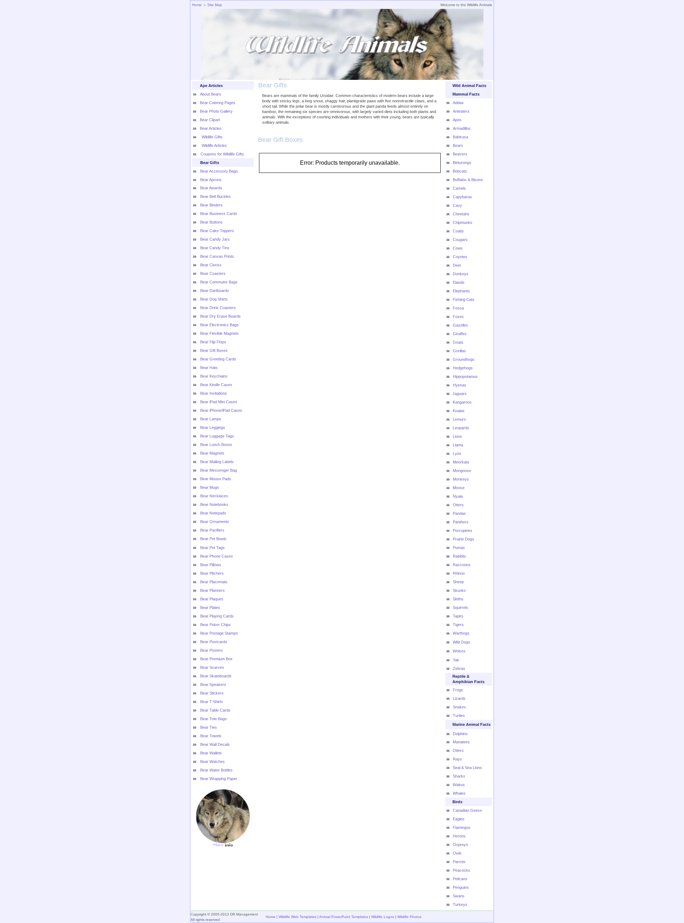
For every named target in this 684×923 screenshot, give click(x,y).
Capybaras (462, 197)
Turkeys (460, 904)
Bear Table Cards (215, 710)
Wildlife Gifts (212, 137)
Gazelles (460, 325)
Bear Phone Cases (216, 556)
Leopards (461, 428)
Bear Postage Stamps (219, 633)
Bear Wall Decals (215, 744)
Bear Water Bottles (216, 770)
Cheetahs (461, 214)
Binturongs (462, 162)
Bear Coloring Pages (217, 103)
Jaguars (459, 393)
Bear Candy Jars (215, 239)
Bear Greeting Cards (218, 359)
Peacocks (461, 870)
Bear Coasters (213, 273)
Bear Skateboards (216, 676)
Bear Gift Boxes (214, 350)
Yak (456, 660)
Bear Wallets (211, 753)
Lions (457, 436)
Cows (458, 248)
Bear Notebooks (214, 504)
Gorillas (459, 351)
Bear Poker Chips (215, 624)
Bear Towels (211, 736)
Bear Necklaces (214, 496)
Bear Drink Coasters (218, 308)
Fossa (458, 308)
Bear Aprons (211, 180)
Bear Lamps (210, 419)
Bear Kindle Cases (216, 385)
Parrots (459, 862)
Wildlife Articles (214, 145)
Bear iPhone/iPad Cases (221, 410)
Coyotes (460, 257)
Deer (457, 265)
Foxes (458, 316)
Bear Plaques (211, 599)
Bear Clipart (210, 120)
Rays (457, 759)
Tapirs (458, 616)
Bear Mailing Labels (217, 462)
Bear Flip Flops (213, 342)
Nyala (458, 496)
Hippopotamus (465, 376)
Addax (458, 103)
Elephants (461, 291)
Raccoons (462, 565)
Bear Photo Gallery (216, 111)
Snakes (459, 707)
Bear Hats (209, 367)
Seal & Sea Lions (467, 767)
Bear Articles (211, 128)
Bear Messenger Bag (218, 470)
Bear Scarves (212, 667)
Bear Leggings (212, 427)
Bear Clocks (211, 265)
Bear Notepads (213, 513)
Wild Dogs (461, 642)
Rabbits (459, 556)
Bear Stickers (212, 693)
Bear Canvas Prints (217, 256)
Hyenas (459, 385)
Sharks (459, 776)
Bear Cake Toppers (217, 231)
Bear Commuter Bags (219, 282)
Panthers (460, 522)
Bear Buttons (211, 222)
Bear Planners (212, 590)
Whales (459, 793)
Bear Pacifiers (212, 530)
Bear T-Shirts (211, 701)
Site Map (214, 5)
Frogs (458, 690)
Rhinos (459, 573)
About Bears (210, 94)
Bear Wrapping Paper (218, 778)
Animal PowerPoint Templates (343, 917)
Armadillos (462, 128)
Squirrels (460, 607)
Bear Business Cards (218, 213)
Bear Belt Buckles (215, 196)
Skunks (459, 590)
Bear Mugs (209, 487)
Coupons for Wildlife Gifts (222, 154)
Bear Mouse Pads (215, 479)
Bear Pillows (210, 565)
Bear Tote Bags (213, 719)
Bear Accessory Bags (219, 171)
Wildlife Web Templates (297, 917)
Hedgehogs (463, 368)
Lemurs (459, 419)
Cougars (460, 239)
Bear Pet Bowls (213, 539)
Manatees (461, 742)
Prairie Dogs (463, 539)
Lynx (457, 453)
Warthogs (461, 633)
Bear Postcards (213, 642)
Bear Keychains (214, 376)
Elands (459, 282)
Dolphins (460, 734)
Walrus (459, 785)
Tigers (458, 624)
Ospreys (460, 844)
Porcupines (462, 530)
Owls (457, 853)
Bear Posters (211, 650)
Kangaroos (462, 402)
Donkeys (460, 274)
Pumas (459, 547)
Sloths (458, 599)
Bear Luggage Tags (217, 436)
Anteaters (461, 111)
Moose (459, 488)
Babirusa (460, 137)
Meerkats (461, 462)
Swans (459, 896)
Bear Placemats (214, 582)
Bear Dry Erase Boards (220, 316)
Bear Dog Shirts (214, 299)
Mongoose (462, 470)
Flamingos (462, 827)
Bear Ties (208, 727)
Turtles (459, 715)
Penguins (461, 887)
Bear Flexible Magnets (219, 333)
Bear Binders (211, 205)
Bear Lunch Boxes (216, 444)
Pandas (459, 513)
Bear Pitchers (212, 573)
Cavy (457, 205)
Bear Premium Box (216, 659)
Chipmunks (462, 222)
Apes (457, 120)
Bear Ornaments (214, 521)
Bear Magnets (212, 453)
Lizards (459, 698)
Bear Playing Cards (217, 616)
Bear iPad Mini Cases (218, 402)
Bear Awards (211, 188)
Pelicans (460, 879)
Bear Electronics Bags (219, 325)
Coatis (458, 231)
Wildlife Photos (409, 917)
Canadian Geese (467, 810)
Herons (459, 836)
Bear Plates (210, 607)
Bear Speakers (213, 684)
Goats (458, 342)
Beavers (460, 154)
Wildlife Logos (382, 917)
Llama (458, 445)
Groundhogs (464, 359)
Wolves (459, 651)
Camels (459, 188)
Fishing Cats (464, 299)
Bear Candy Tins (214, 248)
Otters (458, 505)
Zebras (459, 668)
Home (197, 5)
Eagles (459, 819)
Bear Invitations (213, 393)
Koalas (459, 411)
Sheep (458, 582)
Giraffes (460, 334)
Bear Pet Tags (212, 547)
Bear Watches (212, 761)
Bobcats (460, 171)
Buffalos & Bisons (468, 180)
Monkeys (461, 479)
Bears (458, 145)
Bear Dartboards (214, 290)
